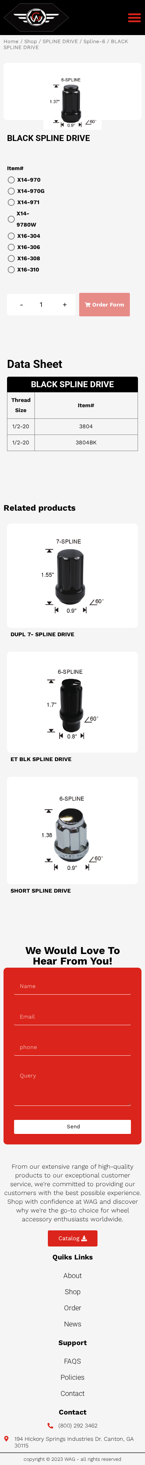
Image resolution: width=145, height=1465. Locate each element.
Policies (72, 1377)
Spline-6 (94, 41)
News (72, 1324)
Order (72, 1308)
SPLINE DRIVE (60, 41)
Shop (30, 41)
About (72, 1275)
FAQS (72, 1361)
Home (11, 41)
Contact (72, 1393)
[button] (134, 18)
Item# (15, 168)
